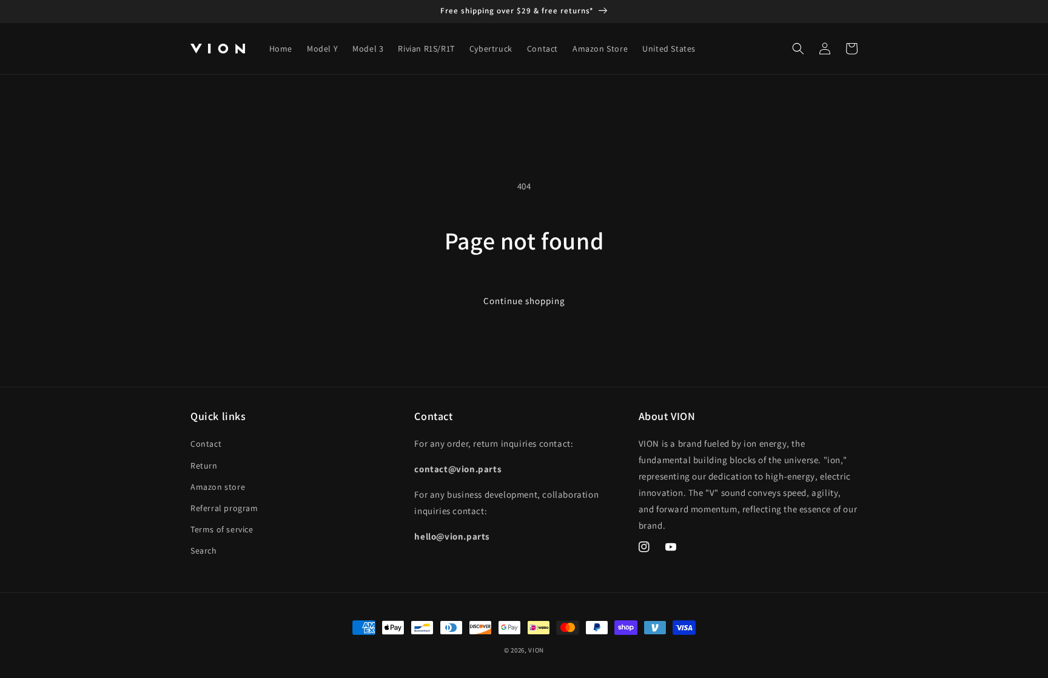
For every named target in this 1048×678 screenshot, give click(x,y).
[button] (798, 48)
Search (203, 550)
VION (536, 650)
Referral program (224, 508)
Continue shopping (524, 301)
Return (204, 465)
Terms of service (222, 529)
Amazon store (217, 486)
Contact (205, 443)
